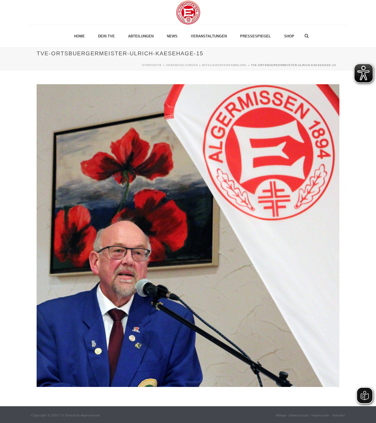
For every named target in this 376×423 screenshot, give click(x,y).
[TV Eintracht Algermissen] (188, 12)
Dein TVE (106, 36)
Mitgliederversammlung (224, 65)
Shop (289, 36)
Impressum (320, 415)
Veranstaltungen (209, 36)
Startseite (152, 65)
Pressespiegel (255, 36)
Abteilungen (141, 36)
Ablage (281, 415)
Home (79, 36)
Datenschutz (299, 415)
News (172, 36)
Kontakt (339, 415)
